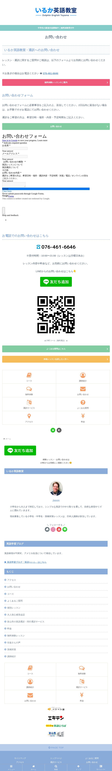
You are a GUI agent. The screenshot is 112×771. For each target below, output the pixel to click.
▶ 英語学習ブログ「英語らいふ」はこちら (25, 562)
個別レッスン (13, 607)
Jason (56, 500)
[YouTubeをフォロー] (59, 529)
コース (10, 594)
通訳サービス (56, 762)
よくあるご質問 (15, 601)
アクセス (11, 580)
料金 (9, 628)
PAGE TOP (57, 747)
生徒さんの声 (13, 642)
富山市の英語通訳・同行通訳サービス (25, 621)
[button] (59, 430)
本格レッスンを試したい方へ (56, 359)
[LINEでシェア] (53, 430)
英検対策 (11, 649)
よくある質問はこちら (56, 349)
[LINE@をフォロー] (64, 529)
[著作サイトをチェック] (47, 529)
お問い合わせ (56, 126)
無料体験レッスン (16, 635)
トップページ (56, 758)
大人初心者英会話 (16, 614)
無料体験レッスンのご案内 (56, 82)
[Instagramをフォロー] (53, 529)
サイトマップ (20, 758)
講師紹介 (11, 656)
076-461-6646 (50, 73)
